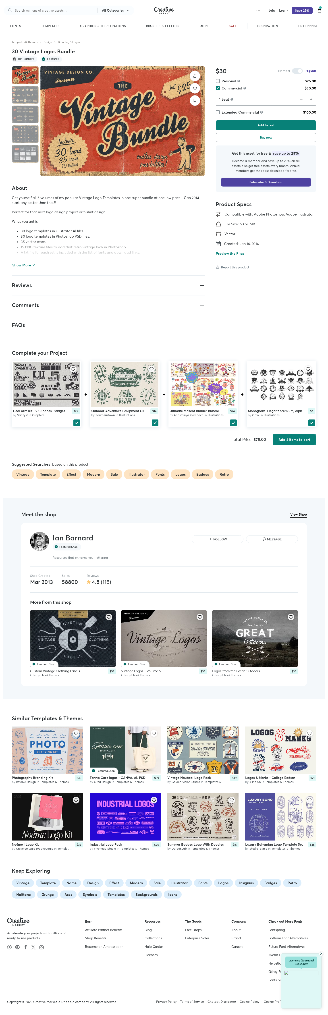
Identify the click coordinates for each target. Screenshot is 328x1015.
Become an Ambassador (104, 946)
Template (48, 883)
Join (272, 10)
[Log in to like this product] (73, 369)
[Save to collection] (195, 100)
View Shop (298, 514)
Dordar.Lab (179, 849)
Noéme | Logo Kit (25, 844)
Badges (270, 883)
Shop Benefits (95, 938)
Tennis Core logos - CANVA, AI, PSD (117, 778)
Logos (223, 883)
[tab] (25, 75)
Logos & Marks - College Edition (270, 778)
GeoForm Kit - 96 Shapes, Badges (39, 411)
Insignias (246, 883)
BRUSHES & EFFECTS (162, 26)
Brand (236, 938)
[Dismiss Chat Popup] (321, 953)
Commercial (232, 88)
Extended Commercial (240, 112)
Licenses (151, 955)
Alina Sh (255, 782)
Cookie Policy (249, 1002)
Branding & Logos (69, 42)
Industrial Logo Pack (106, 844)
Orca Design (102, 782)
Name (71, 883)
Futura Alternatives (286, 946)
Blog (148, 930)
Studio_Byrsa (258, 849)
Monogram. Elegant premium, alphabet (278, 411)
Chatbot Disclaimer (222, 1002)
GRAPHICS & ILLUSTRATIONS (103, 26)
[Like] (195, 88)
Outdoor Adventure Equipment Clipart (121, 411)
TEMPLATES (50, 26)
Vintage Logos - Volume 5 (141, 671)
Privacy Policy (166, 1002)
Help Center (154, 946)
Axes (68, 894)
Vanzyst (22, 415)
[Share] (195, 76)
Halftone (23, 894)
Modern (136, 883)
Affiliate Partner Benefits (103, 930)
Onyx (255, 415)
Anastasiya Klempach (188, 415)
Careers (237, 946)
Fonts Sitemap (279, 980)
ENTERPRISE (308, 26)
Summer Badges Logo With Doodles (195, 844)
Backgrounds (146, 894)
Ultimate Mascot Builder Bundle (194, 411)
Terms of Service (192, 1002)
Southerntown (105, 415)
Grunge (48, 894)
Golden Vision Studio (186, 782)
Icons (172, 894)
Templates (116, 894)
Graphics (38, 415)
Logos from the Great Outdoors (236, 671)
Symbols (90, 894)
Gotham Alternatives (288, 938)
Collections (153, 938)
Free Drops (193, 930)
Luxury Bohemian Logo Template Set (274, 844)
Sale (157, 883)
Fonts (203, 883)
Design (48, 42)
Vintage (22, 883)
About (236, 930)
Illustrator (179, 883)
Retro (292, 883)
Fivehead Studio (105, 849)
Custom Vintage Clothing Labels (55, 671)
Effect (114, 883)
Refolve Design (26, 782)
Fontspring (276, 930)
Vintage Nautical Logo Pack (189, 778)
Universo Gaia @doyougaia (34, 849)
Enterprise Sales (197, 938)
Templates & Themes (24, 42)
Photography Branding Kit (32, 778)
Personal (229, 81)
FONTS (15, 26)
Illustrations (127, 415)
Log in (283, 10)
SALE (233, 26)
